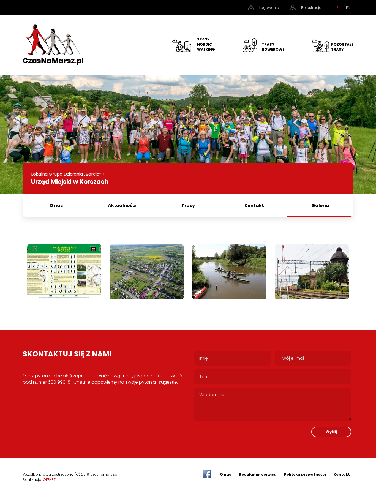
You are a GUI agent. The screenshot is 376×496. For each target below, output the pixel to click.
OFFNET (49, 479)
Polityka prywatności (305, 474)
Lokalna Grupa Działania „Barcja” (66, 174)
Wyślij (331, 431)
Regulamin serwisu (257, 474)
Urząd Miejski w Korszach (69, 182)
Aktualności (122, 205)
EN (348, 7)
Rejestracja (311, 7)
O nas (56, 205)
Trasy (188, 205)
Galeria (320, 205)
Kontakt (254, 205)
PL (338, 7)
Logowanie (269, 7)
